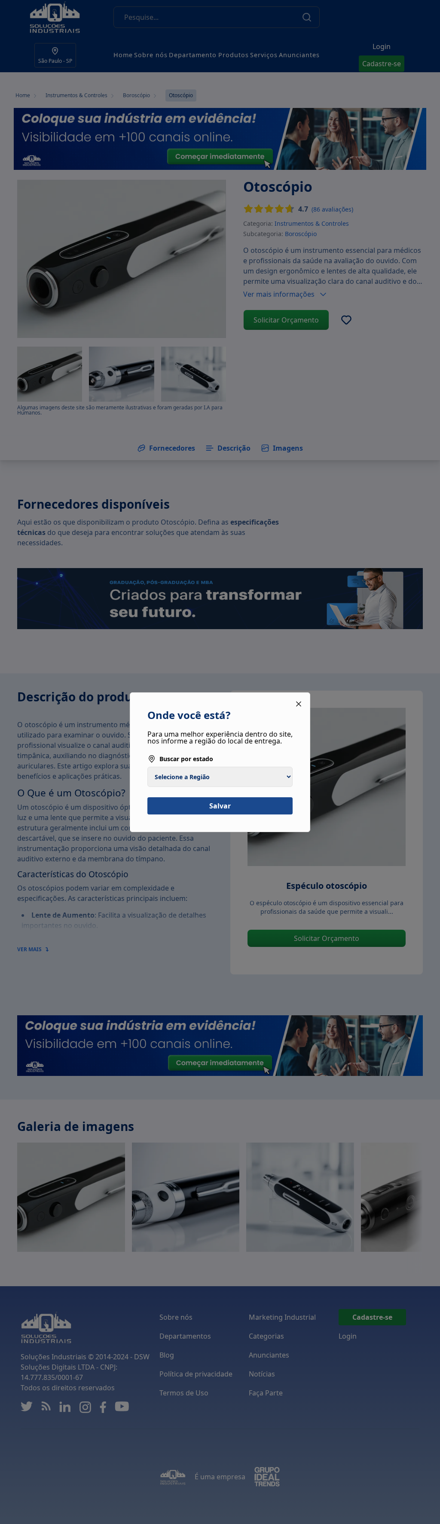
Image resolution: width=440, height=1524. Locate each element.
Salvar (220, 806)
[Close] (298, 704)
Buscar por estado (186, 759)
